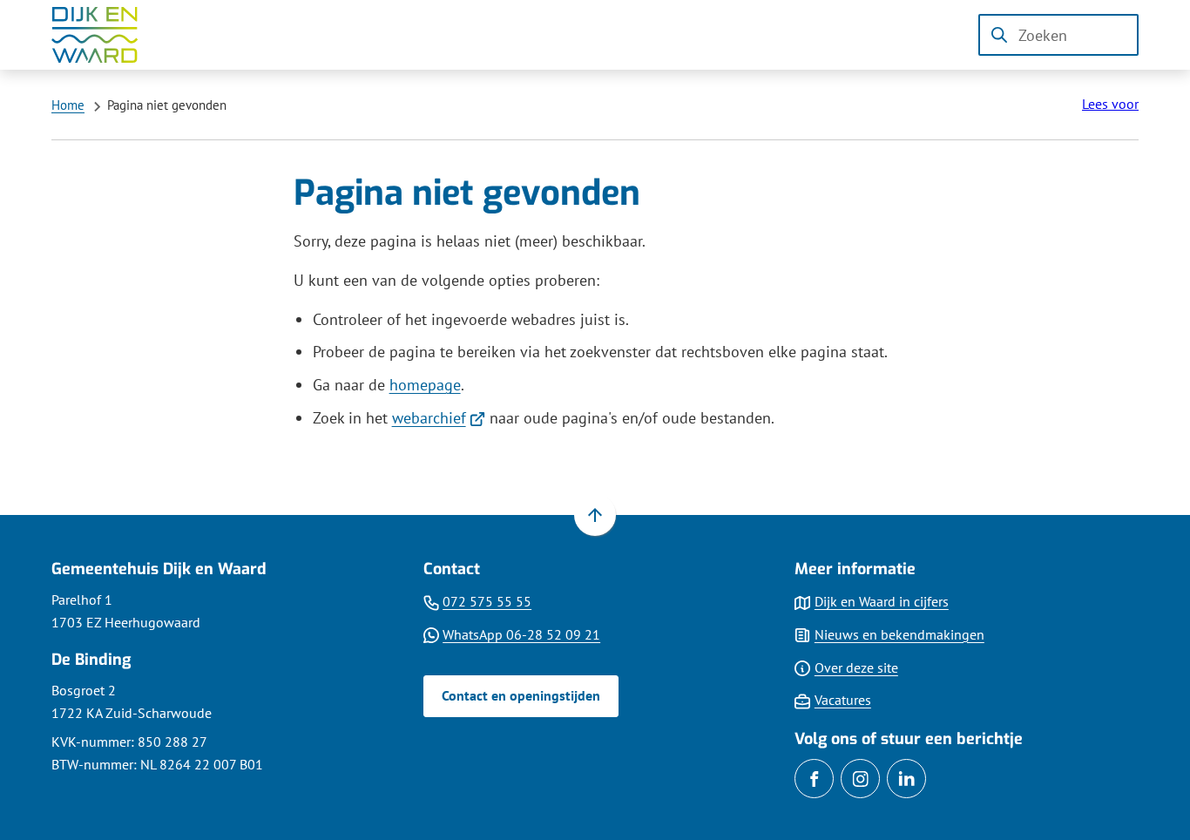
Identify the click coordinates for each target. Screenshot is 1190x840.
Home (68, 105)
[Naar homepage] (107, 35)
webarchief (439, 418)
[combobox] (1058, 35)
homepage (425, 385)
